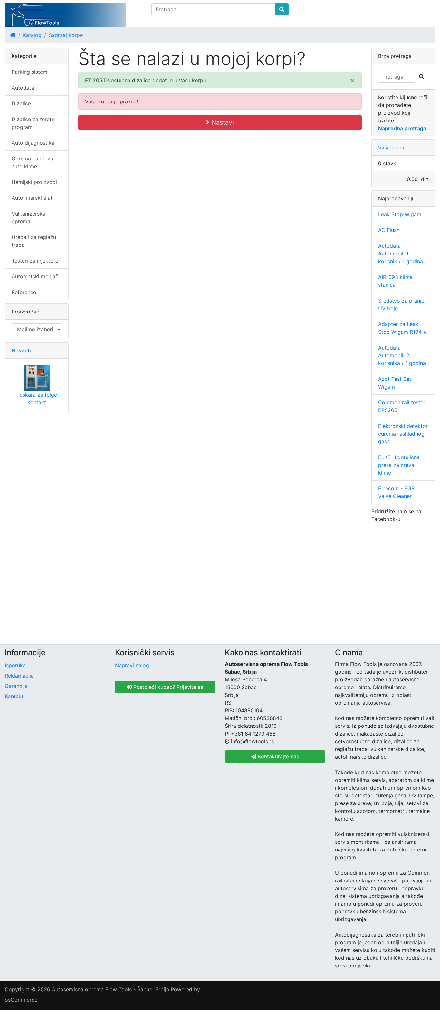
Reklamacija (19, 675)
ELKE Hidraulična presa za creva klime (399, 465)
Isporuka (15, 665)
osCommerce (21, 999)
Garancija (16, 686)
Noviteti (21, 350)
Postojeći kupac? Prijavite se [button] (167, 687)
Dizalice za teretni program (34, 123)
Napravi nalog (132, 665)
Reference (24, 292)
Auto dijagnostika (33, 142)
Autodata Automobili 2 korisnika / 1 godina (402, 355)
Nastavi (221, 122)
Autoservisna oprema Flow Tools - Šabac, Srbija (110, 989)
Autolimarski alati (33, 198)
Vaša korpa (392, 147)
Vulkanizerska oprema (28, 217)
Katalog (32, 35)
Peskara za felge (36, 394)
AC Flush (388, 230)
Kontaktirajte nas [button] (277, 756)
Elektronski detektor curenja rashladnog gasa (403, 434)
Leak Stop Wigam (399, 214)
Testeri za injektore (35, 260)
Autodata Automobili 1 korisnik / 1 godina (400, 254)
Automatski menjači (36, 276)
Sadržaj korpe (66, 35)
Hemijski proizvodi (34, 182)
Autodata (23, 87)
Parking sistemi (30, 72)
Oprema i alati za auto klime (32, 162)
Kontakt (36, 402)
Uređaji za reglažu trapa (34, 241)
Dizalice (21, 103)
